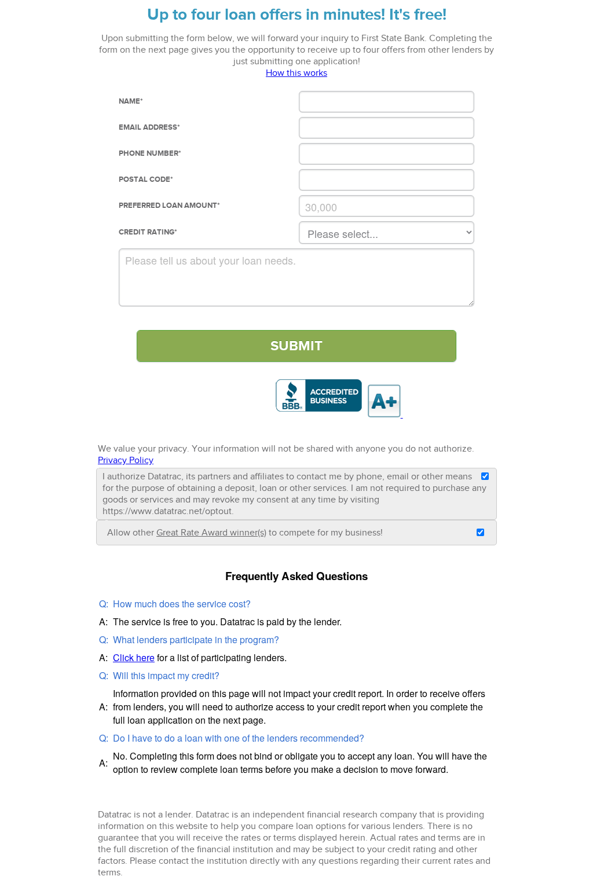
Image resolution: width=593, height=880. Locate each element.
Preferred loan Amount (169, 205)
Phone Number (150, 153)
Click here (134, 657)
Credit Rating (148, 232)
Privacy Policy (125, 460)
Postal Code (146, 179)
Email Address (149, 127)
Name (131, 101)
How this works (296, 73)
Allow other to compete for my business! (245, 532)
